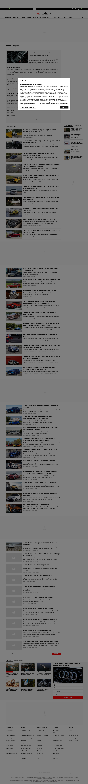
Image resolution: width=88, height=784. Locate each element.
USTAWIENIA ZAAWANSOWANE (28, 107)
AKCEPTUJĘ (64, 107)
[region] (44, 94)
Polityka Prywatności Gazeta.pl (57, 103)
